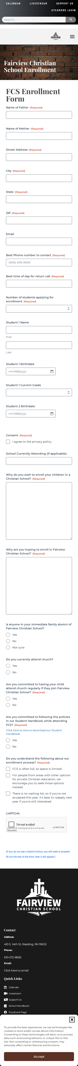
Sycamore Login (64, 10)
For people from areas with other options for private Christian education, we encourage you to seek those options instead (41, 781)
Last (8, 352)
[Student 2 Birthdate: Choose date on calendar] (52, 413)
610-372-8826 (12, 957)
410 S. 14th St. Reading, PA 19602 (25, 944)
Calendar (13, 3)
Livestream (39, 3)
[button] (72, 1020)
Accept (39, 1056)
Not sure (18, 647)
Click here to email (16, 970)
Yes (14, 634)
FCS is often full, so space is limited (37, 769)
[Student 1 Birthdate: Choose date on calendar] (52, 371)
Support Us (65, 3)
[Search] (71, 19)
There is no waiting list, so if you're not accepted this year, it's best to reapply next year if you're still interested (42, 797)
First (9, 337)
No (14, 641)
